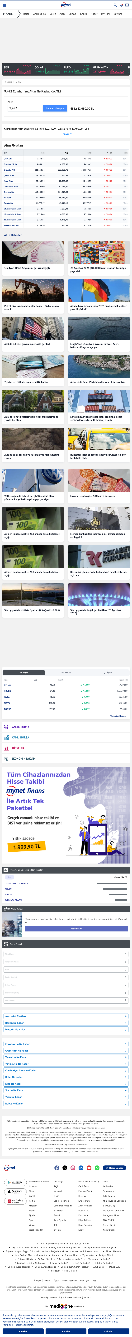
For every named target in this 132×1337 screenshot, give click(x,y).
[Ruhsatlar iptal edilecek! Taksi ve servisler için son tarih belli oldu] (99, 439)
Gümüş (72, 13)
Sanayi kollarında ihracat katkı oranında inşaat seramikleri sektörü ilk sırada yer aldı (96, 418)
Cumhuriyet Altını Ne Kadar (20, 1070)
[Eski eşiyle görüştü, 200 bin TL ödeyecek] (99, 480)
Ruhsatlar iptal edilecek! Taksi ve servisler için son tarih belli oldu (98, 456)
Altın (62, 13)
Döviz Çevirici (16, 944)
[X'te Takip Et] (64, 1167)
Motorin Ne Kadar (15, 1029)
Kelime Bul (108, 1186)
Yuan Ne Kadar (13, 1096)
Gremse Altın (9, 192)
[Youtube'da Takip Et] (89, 1167)
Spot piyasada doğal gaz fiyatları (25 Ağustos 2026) (95, 611)
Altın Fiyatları (85, 1205)
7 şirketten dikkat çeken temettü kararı (26, 382)
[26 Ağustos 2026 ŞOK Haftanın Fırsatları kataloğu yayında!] (99, 252)
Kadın (32, 1200)
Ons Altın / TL (9, 170)
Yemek (32, 1196)
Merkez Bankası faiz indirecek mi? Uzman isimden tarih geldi (97, 535)
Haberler (33, 1186)
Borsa (26, 13)
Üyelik (56, 1280)
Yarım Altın (8, 181)
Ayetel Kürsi (109, 1225)
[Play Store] (15, 1182)
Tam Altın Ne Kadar (16, 1057)
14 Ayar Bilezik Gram (12, 209)
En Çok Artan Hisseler (45, 1266)
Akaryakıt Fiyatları (15, 1016)
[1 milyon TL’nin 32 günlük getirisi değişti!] (33, 252)
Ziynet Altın (8, 203)
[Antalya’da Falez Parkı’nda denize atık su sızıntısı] (99, 366)
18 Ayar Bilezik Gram (12, 214)
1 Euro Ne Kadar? (81, 1262)
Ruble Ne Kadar (14, 1103)
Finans (32, 1191)
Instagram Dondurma (113, 1210)
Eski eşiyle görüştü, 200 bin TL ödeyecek (92, 496)
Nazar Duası (109, 1229)
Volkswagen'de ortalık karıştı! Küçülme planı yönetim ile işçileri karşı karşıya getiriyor (29, 497)
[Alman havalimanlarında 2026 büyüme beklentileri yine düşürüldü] (99, 290)
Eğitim (32, 1215)
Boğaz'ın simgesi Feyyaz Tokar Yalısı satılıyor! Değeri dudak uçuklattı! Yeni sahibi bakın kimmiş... (53, 1251)
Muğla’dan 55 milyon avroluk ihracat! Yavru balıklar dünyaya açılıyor (94, 345)
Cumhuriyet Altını (11, 186)
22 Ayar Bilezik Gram (12, 220)
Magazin (33, 1205)
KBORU (7, 691)
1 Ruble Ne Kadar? (104, 1262)
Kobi (56, 1225)
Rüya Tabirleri (85, 1220)
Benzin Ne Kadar (14, 1022)
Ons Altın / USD (10, 164)
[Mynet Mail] (127, 5)
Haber (94, 13)
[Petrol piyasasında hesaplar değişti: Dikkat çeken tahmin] (33, 290)
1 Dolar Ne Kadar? (59, 1262)
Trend (32, 1210)
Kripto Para (84, 1200)
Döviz (53, 13)
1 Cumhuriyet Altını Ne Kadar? (30, 1262)
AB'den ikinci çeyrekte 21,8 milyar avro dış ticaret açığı (32, 535)
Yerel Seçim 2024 (23, 1255)
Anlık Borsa (39, 13)
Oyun (105, 1181)
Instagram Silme (111, 1215)
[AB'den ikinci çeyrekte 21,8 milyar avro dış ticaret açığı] (33, 518)
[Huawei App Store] (15, 1201)
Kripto (83, 13)
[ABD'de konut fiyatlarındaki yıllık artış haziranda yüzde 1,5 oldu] (33, 401)
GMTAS (7, 684)
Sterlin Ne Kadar (14, 1090)
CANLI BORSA (20, 737)
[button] (4, 5)
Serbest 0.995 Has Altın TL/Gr (12, 225)
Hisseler (82, 1196)
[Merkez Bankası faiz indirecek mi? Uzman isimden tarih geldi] (99, 518)
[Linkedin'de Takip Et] (81, 1167)
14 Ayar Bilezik (106, 1255)
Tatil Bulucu (109, 1196)
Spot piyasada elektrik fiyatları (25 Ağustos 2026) (32, 610)
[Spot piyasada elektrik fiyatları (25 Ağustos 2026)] (33, 594)
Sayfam (118, 13)
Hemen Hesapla (55, 108)
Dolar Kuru (83, 1210)
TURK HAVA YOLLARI (13, 900)
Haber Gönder (116, 1167)
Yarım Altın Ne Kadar (16, 1063)
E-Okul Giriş (109, 1205)
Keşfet (81, 1229)
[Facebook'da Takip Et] (56, 1167)
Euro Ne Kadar (13, 1083)
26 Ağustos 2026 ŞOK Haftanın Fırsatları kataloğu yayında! (98, 269)
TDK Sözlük (108, 1220)
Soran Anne (108, 1191)
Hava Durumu (85, 1225)
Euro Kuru (83, 1215)
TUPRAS (8, 894)
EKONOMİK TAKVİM (23, 758)
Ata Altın (7, 198)
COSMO (7, 709)
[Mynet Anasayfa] (66, 4)
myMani (105, 13)
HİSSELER (18, 748)
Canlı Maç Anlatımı (63, 1205)
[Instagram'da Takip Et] (73, 1167)
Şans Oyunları (60, 1220)
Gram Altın (8, 159)
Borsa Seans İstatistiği (89, 1181)
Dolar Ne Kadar (13, 1077)
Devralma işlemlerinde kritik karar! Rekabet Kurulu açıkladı (98, 573)
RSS (94, 1280)
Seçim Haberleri (61, 1200)
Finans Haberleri (114, 1251)
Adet (10, 101)
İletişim (37, 1280)
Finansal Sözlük (86, 1191)
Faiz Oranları (70, 1270)
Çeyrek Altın (9, 175)
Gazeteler (58, 1210)
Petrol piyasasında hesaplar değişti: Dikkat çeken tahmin (31, 307)
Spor (31, 1220)
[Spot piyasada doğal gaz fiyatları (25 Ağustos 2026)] (99, 594)
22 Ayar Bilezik (45, 1259)
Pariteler (55, 1270)
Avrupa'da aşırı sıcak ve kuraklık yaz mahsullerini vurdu (31, 456)
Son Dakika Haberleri (39, 1181)
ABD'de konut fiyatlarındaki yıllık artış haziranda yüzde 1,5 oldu (31, 418)
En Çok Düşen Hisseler (19, 1266)
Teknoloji (58, 1181)
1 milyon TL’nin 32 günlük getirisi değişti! (27, 267)
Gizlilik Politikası (69, 1280)
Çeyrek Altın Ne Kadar (17, 1044)
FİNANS (8, 13)
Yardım (47, 1280)
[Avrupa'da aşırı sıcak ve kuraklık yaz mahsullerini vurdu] (33, 439)
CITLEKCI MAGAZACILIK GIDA (16, 883)
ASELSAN (8, 889)
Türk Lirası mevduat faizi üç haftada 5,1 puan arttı (64, 1243)
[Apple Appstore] (15, 1191)
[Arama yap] (115, 5)
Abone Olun (76, 928)
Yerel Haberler (36, 1229)
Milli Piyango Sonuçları (114, 1200)
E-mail (57, 1215)
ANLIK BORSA (20, 727)
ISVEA (6, 697)
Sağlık (57, 1186)
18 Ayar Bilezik (25, 1259)
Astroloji (58, 1191)
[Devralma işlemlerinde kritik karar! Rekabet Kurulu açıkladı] (99, 556)
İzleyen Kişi (119, 877)
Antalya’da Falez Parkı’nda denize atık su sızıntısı (97, 382)
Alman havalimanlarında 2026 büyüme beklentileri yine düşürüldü (98, 307)
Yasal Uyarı (84, 1280)
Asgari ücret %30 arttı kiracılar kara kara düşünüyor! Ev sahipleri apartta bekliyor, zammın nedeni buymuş (64, 1247)
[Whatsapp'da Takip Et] (97, 1167)
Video (32, 1225)
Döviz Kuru (114, 1266)
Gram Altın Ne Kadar (16, 1050)
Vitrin (56, 1196)
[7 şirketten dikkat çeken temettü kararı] (33, 366)
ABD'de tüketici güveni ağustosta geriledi (27, 344)
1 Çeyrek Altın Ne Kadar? (69, 1259)
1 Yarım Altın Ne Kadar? (98, 1259)
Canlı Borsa (84, 1186)
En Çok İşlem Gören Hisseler (75, 1266)
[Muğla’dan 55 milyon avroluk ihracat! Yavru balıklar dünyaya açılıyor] (99, 328)
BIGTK (7, 703)
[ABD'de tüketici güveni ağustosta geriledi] (33, 328)
